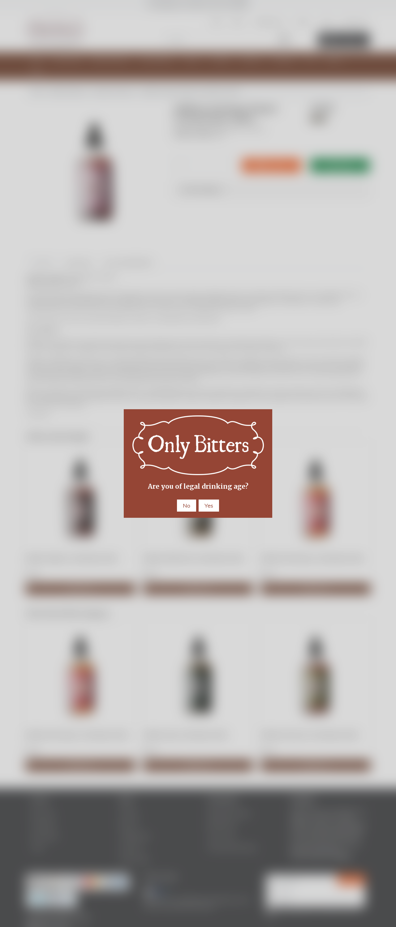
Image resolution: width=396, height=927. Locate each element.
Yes (208, 505)
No (186, 505)
